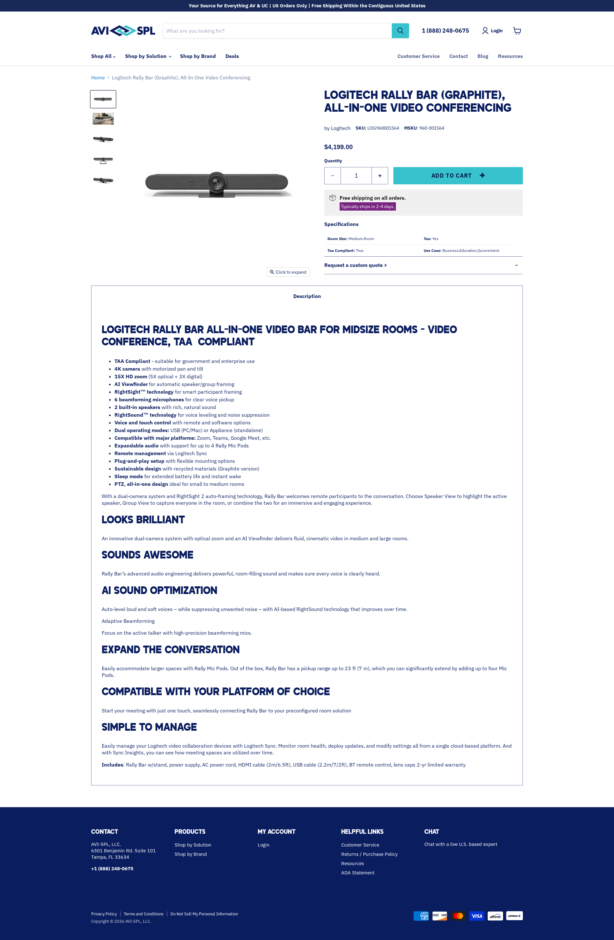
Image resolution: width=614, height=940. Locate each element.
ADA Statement (357, 873)
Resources (510, 56)
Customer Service (419, 56)
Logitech (340, 128)
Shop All (102, 56)
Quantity (333, 161)
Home (98, 77)
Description (307, 296)
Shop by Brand (198, 56)
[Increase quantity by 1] (380, 176)
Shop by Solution (146, 56)
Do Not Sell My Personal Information (204, 914)
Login (264, 845)
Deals (232, 56)
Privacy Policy (104, 914)
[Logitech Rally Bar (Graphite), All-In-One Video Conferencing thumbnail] (103, 99)
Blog (482, 56)
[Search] (400, 30)
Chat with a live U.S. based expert (460, 844)
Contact (458, 56)
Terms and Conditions (143, 914)
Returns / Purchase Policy (369, 854)
